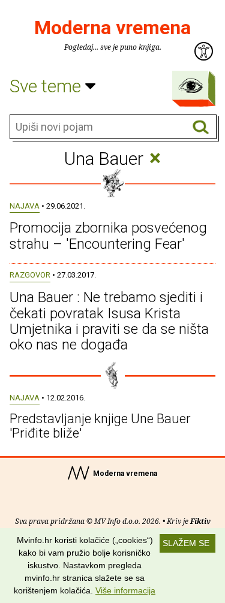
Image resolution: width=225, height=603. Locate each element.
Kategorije (190, 86)
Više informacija (125, 590)
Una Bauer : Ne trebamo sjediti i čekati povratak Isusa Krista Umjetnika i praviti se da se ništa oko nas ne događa (109, 321)
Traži (200, 127)
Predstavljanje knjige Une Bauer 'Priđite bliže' (100, 426)
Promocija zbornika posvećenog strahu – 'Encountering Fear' (108, 235)
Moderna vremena (112, 27)
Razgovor (30, 274)
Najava (25, 205)
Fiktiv (200, 521)
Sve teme (47, 86)
